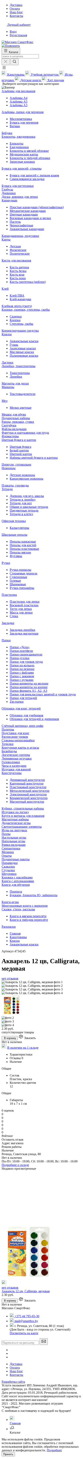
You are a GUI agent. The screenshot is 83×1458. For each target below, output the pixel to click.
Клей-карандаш (20, 299)
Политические (20, 253)
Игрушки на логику (15, 812)
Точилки (7, 744)
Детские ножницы (22, 475)
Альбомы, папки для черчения (23, 112)
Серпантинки (11, 848)
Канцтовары (18, 937)
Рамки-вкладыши (14, 844)
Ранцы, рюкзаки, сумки (18, 421)
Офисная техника (14, 521)
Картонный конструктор (27, 783)
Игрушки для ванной (16, 769)
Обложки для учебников (26, 715)
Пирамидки (10, 863)
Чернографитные (21, 225)
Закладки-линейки (22, 630)
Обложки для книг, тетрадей (21, 708)
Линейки (16, 376)
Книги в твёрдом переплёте (29, 919)
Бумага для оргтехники (18, 186)
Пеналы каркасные (23, 541)
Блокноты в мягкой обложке (29, 150)
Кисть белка (18, 271)
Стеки (14, 616)
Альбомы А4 (18, 98)
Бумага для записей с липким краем (34, 175)
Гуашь (14, 344)
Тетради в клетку (21, 514)
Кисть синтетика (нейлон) (28, 281)
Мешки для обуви (14, 414)
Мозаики (8, 852)
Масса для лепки (21, 612)
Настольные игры (14, 837)
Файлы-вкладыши (14, 429)
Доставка (16, 1364)
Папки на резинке (22, 669)
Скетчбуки (9, 425)
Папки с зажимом (22, 676)
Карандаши (9, 200)
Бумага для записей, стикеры (22, 168)
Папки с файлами (22, 672)
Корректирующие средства (20, 330)
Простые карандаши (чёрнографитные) (37, 207)
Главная (15, 933)
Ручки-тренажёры (22, 588)
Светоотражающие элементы (22, 826)
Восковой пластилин (24, 605)
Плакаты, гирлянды (15, 485)
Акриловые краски (23, 348)
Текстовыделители (22, 394)
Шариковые (18, 584)
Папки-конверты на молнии (29, 683)
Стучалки (8, 870)
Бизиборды (9, 751)
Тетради (7, 489)
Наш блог (16, 1371)
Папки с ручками (21, 680)
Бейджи (7, 133)
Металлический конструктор (29, 790)
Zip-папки (17, 701)
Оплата (15, 1367)
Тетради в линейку (23, 499)
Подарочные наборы (16, 418)
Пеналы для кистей (23, 545)
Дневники (9, 193)
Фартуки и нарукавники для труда (25, 432)
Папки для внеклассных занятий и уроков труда (43, 694)
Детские (15, 246)
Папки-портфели (21, 650)
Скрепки (16, 316)
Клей (5, 288)
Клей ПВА (17, 295)
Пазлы (6, 834)
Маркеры (8, 387)
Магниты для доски (15, 383)
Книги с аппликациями (18, 881)
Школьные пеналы (14, 534)
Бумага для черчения (24, 122)
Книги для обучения (16, 884)
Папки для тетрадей (23, 698)
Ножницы (9, 468)
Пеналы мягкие (20, 552)
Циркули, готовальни (16, 464)
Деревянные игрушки (17, 758)
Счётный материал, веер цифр (22, 725)
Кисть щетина (19, 267)
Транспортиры (20, 373)
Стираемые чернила (23, 573)
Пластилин (9, 594)
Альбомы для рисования (18, 91)
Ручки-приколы (20, 569)
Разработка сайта (13, 1381)
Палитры (8, 729)
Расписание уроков (15, 736)
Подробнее (54, 1450)
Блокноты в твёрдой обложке (30, 158)
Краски (7, 334)
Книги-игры (10, 902)
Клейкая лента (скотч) (17, 306)
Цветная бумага (20, 446)
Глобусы (7, 189)
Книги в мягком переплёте (28, 916)
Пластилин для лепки (24, 601)
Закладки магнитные (24, 633)
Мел (4, 400)
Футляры (16, 556)
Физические (18, 250)
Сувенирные (18, 577)
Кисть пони (18, 278)
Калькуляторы (19, 527)
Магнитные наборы (15, 819)
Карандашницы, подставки (20, 236)
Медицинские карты (24, 154)
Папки (6, 640)
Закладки (8, 623)
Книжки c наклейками (17, 877)
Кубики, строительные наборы (23, 808)
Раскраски (9, 926)
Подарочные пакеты (16, 859)
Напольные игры (13, 841)
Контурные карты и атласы (20, 747)
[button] (4, 69)
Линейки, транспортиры (18, 366)
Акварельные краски (24, 341)
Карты (6, 239)
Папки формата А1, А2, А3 (28, 690)
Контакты (16, 1375)
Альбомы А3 (18, 105)
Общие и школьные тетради (29, 507)
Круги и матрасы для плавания (23, 815)
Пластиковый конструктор (28, 787)
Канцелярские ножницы (26, 478)
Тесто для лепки (21, 609)
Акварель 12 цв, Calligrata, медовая (26, 1291)
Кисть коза (17, 274)
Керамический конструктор (29, 798)
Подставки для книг (15, 733)
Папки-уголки (19, 658)
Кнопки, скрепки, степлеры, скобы (26, 309)
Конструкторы (12, 773)
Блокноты (16, 143)
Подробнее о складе (15, 1165)
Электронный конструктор (28, 794)
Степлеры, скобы (21, 323)
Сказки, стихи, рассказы (18, 909)
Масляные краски (22, 352)
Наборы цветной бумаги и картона (34, 457)
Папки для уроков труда (26, 661)
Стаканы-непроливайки (18, 740)
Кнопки (15, 320)
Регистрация (18, 35)
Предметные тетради (24, 510)
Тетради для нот (21, 503)
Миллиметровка (21, 119)
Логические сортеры (16, 755)
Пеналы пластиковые (24, 548)
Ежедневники (19, 147)
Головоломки (11, 762)
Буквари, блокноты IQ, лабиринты (33, 895)
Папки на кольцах (22, 665)
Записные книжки (22, 161)
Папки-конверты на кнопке (29, 687)
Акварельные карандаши (27, 229)
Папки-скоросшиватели (26, 654)
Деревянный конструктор (27, 780)
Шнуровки (9, 873)
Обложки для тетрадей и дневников (34, 719)
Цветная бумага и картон (19, 440)
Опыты (7, 855)
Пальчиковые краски (24, 355)
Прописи (16, 891)
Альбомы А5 (18, 101)
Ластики (7, 362)
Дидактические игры (16, 823)
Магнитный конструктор (27, 801)
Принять (8, 1454)
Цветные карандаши (24, 214)
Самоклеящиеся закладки (27, 179)
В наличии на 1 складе (22, 1047)
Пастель (15, 221)
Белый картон (19, 450)
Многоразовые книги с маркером (25, 905)
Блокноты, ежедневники (18, 136)
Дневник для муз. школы (27, 496)
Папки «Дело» (20, 647)
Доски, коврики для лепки (20, 196)
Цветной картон (21, 454)
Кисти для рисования (16, 260)
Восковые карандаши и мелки (30, 218)
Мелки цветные (20, 407)
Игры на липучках (14, 830)
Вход (13, 31)
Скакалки (8, 866)
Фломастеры (10, 436)
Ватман (15, 126)
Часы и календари (14, 765)
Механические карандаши (28, 211)
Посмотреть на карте (24, 1333)
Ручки (6, 563)
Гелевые (15, 580)
